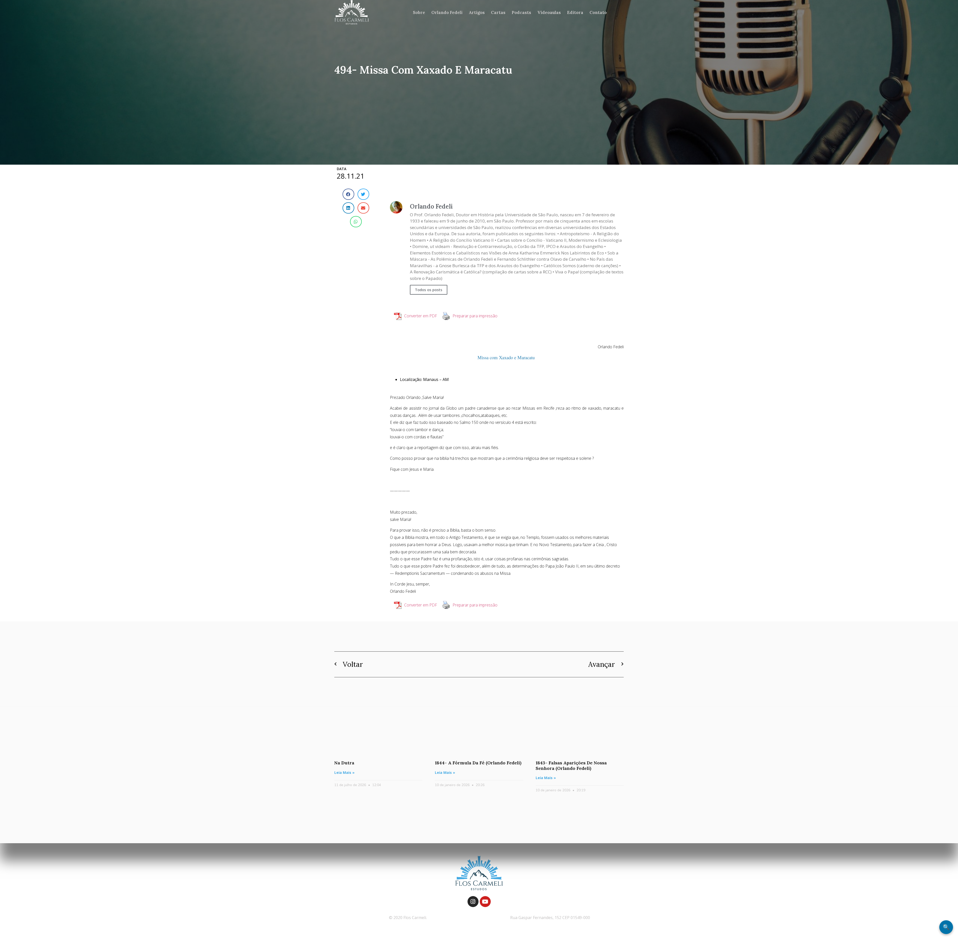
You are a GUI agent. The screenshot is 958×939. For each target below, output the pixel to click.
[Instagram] (473, 901)
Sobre (419, 12)
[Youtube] (485, 901)
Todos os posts (428, 289)
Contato (598, 12)
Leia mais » (344, 772)
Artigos (477, 12)
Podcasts (521, 12)
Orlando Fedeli (447, 12)
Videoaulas (549, 12)
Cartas (498, 12)
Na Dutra (344, 763)
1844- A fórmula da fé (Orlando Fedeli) (478, 763)
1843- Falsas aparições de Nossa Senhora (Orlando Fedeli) (571, 765)
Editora (575, 12)
